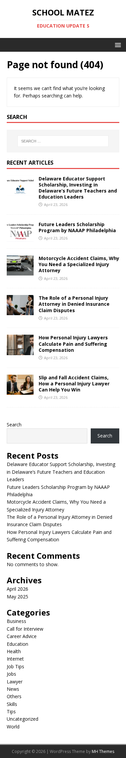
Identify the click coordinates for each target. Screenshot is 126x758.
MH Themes (103, 751)
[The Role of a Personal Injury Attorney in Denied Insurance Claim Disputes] (20, 311)
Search (14, 424)
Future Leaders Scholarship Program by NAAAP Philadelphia (77, 227)
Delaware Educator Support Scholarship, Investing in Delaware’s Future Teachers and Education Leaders (78, 187)
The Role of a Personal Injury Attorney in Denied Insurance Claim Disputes (74, 304)
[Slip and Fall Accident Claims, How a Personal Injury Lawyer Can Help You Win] (20, 390)
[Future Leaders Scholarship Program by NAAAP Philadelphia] (20, 238)
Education (17, 644)
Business (16, 621)
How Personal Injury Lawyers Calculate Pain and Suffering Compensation (73, 343)
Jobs (11, 674)
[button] (116, 44)
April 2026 (17, 589)
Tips (11, 711)
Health (14, 651)
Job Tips (15, 666)
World (13, 726)
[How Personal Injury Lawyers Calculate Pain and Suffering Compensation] (20, 351)
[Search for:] (63, 141)
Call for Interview (25, 629)
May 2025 (17, 596)
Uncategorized (22, 719)
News (13, 689)
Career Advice (22, 636)
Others (14, 696)
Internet (15, 659)
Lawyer (15, 681)
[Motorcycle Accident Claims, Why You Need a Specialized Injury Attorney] (20, 271)
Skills (12, 704)
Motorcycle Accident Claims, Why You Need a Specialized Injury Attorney (79, 264)
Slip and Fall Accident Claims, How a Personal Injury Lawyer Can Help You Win (74, 383)
